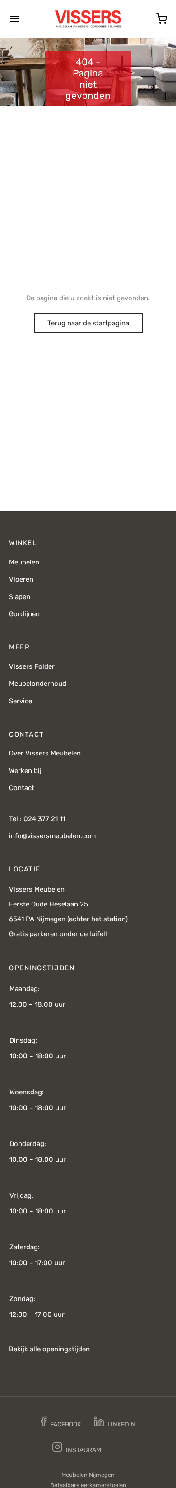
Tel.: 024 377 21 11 (37, 819)
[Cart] (161, 18)
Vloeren (21, 579)
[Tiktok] (121, 1449)
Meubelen (24, 562)
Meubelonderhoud (37, 684)
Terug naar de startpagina (88, 323)
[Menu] (14, 19)
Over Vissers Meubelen (45, 753)
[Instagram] (77, 1448)
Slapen (19, 597)
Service (20, 701)
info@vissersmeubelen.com (52, 836)
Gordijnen (24, 614)
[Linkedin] (115, 1423)
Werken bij (25, 771)
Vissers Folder (32, 666)
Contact (21, 788)
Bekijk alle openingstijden (49, 1349)
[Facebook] (60, 1423)
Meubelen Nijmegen (88, 1474)
